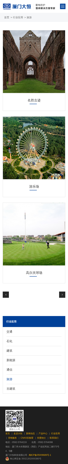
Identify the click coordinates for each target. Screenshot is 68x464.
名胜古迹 (34, 100)
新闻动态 (30, 433)
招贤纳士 (41, 438)
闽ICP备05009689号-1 (40, 455)
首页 (6, 17)
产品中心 (43, 433)
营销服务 (12, 438)
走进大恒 (18, 433)
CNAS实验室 (27, 438)
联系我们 (54, 438)
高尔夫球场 (34, 273)
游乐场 (34, 186)
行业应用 (18, 17)
